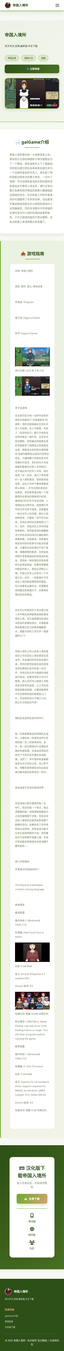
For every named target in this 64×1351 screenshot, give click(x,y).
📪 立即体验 (32, 68)
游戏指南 (9, 1321)
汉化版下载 (10, 1327)
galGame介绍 (11, 1315)
